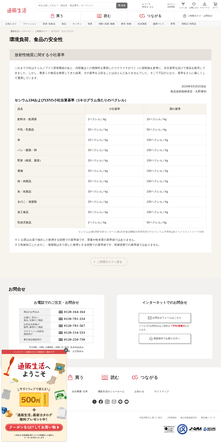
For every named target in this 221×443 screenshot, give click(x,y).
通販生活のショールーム (111, 391)
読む (107, 16)
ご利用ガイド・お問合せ (200, 16)
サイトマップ (161, 391)
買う (60, 16)
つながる (154, 16)
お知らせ (139, 391)
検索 (123, 5)
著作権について (208, 417)
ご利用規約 (171, 417)
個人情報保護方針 (188, 417)
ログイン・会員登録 (172, 5)
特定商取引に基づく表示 (151, 417)
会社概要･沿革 (80, 391)
